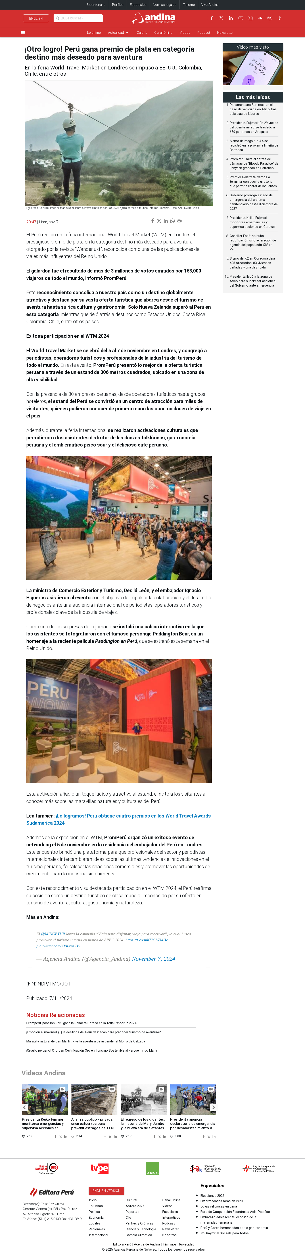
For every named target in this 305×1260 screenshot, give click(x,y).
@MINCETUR (53, 934)
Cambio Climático (139, 1235)
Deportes (132, 1212)
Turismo (189, 5)
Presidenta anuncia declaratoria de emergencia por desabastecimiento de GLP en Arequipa (192, 1126)
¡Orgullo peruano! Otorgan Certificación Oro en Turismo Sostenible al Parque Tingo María (91, 1050)
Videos (185, 33)
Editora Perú (122, 1244)
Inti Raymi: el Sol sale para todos (225, 1233)
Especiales (138, 5)
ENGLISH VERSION (106, 1191)
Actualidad (119, 32)
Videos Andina (43, 1073)
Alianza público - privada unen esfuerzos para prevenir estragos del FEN (92, 1123)
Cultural (131, 1200)
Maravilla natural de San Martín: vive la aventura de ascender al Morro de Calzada (85, 1041)
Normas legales (164, 5)
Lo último (94, 33)
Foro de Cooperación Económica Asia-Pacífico (235, 1212)
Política (94, 1212)
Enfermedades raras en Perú (222, 1201)
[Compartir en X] (61, 1136)
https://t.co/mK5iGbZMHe (146, 940)
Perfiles (117, 5)
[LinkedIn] (230, 18)
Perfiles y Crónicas (139, 1223)
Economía (96, 1218)
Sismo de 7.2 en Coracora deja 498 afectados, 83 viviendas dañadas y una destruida (252, 262)
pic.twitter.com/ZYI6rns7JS (58, 946)
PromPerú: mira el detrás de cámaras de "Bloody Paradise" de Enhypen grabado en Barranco (254, 163)
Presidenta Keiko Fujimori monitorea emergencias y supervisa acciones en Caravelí (43, 1126)
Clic (128, 1218)
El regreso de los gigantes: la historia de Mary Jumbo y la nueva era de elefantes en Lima (143, 1126)
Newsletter (225, 33)
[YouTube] (240, 18)
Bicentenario (96, 5)
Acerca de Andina (147, 1244)
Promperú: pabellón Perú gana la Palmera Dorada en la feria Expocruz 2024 (81, 1023)
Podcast (203, 33)
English (36, 18)
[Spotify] (269, 18)
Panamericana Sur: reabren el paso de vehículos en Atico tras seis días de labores (253, 109)
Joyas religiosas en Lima (219, 1206)
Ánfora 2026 (135, 1206)
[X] (221, 18)
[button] (24, 1107)
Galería (142, 33)
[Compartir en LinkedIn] (66, 1136)
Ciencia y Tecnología (141, 1229)
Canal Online (163, 33)
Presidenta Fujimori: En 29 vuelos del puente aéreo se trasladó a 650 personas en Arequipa (254, 127)
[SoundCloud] (260, 18)
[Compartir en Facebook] (56, 1136)
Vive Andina (210, 5)
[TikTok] (279, 18)
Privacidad (186, 1244)
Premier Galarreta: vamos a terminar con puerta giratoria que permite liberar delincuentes (253, 181)
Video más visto (253, 47)
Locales (94, 1223)
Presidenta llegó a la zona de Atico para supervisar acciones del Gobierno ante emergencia (253, 281)
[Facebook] (211, 18)
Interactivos (171, 1218)
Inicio (93, 1200)
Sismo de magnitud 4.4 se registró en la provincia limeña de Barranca (254, 145)
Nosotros (169, 1235)
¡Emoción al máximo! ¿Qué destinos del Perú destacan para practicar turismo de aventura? (93, 1032)
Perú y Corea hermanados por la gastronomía (234, 1228)
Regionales (97, 1229)
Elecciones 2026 (212, 1196)
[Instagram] (250, 18)
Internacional (98, 1235)
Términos (170, 1244)
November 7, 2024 (153, 959)
